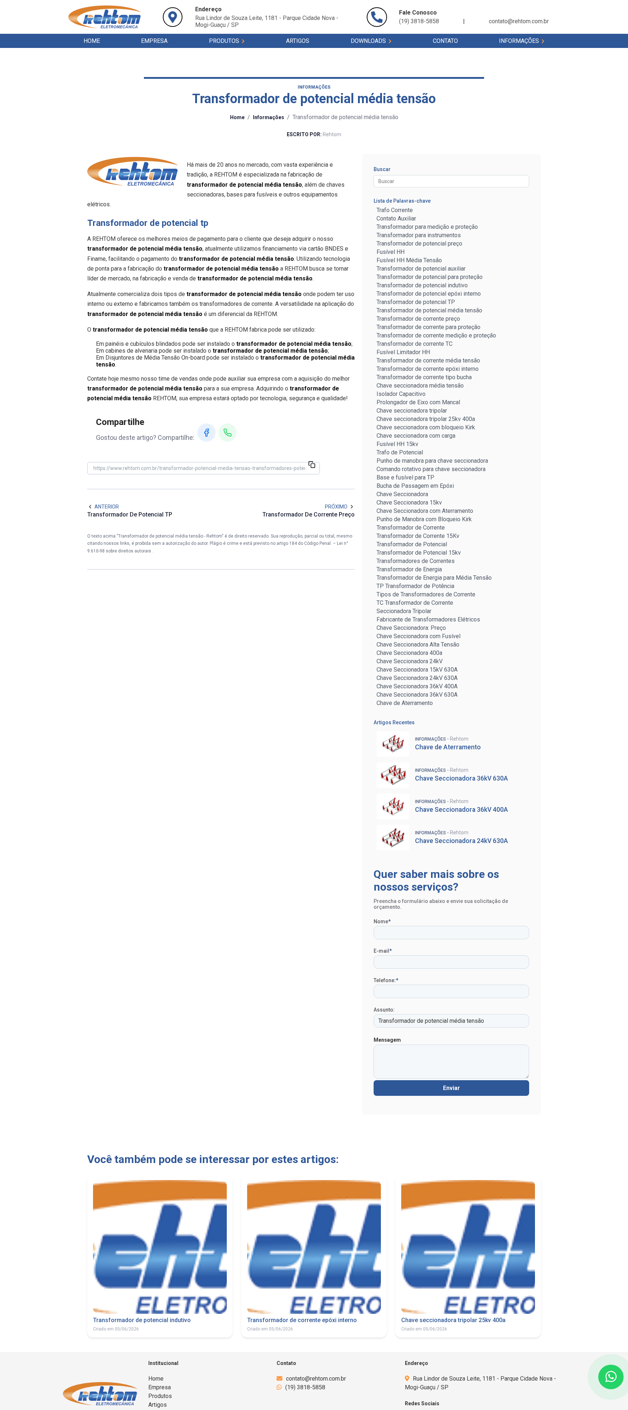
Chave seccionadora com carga (416, 435)
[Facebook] (206, 433)
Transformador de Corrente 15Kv (418, 535)
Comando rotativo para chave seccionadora (431, 469)
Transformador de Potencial (412, 544)
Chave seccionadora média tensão (420, 385)
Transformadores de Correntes (416, 561)
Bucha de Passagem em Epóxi (415, 485)
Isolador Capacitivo (401, 393)
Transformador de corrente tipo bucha (424, 377)
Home (92, 40)
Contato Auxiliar (396, 218)
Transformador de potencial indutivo (422, 285)
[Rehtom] (100, 1394)
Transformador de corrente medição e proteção (436, 335)
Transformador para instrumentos (419, 235)
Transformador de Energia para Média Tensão (434, 577)
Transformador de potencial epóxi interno (429, 293)
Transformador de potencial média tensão (429, 310)
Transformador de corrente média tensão (428, 360)
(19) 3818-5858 (305, 1387)
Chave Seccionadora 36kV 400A (417, 686)
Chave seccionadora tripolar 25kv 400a (426, 419)
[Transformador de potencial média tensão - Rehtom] (104, 16)
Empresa (154, 40)
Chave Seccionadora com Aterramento (425, 510)
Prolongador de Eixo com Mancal (418, 402)
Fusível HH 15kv (397, 444)
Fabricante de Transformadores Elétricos (428, 619)
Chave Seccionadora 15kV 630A (417, 669)
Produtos (225, 40)
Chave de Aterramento (405, 703)
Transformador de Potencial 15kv (419, 552)
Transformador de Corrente (411, 527)
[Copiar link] (312, 465)
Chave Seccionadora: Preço (411, 627)
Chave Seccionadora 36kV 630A (417, 694)
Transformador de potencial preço (419, 243)
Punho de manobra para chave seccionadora (432, 460)
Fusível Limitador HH (403, 352)
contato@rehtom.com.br (519, 21)
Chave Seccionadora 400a (409, 652)
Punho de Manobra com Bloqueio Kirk (424, 519)
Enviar (451, 1088)
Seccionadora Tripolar (404, 611)
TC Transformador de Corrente (415, 602)
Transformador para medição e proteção (427, 226)
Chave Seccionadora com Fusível (418, 636)
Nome (382, 921)
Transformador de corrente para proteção (428, 327)
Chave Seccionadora (402, 494)
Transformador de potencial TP (416, 302)
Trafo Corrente (395, 210)
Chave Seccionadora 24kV (410, 661)
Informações (519, 40)
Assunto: (384, 1010)
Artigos (297, 40)
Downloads (369, 40)
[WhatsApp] (227, 433)
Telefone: (386, 980)
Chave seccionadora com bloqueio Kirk (426, 427)
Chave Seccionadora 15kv (409, 502)
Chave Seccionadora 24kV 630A (417, 677)
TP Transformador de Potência (415, 586)
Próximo (336, 507)
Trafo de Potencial (400, 452)
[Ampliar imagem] (132, 171)
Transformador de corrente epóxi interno (428, 368)
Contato (445, 40)
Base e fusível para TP (405, 477)
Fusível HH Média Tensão (409, 260)
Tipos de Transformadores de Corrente (426, 594)
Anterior (106, 507)
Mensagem (387, 1040)
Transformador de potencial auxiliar (421, 268)
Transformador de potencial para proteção (430, 277)
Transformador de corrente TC (414, 343)
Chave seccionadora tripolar (412, 410)
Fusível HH (390, 251)
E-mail (383, 951)
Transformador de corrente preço (418, 318)
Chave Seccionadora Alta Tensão (418, 644)
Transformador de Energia (409, 569)
